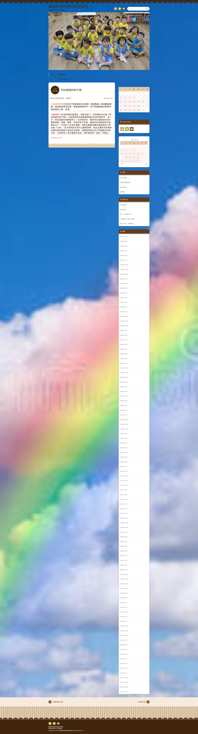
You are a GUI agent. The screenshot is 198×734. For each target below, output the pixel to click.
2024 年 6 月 (123, 340)
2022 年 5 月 (123, 448)
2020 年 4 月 (123, 555)
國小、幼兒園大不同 (125, 214)
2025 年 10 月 (124, 274)
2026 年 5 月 (123, 241)
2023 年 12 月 (124, 368)
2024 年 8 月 (123, 335)
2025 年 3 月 (123, 302)
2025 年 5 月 (123, 293)
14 (129, 102)
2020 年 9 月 (123, 532)
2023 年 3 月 (123, 405)
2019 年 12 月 (124, 574)
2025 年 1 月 (123, 312)
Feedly (119, 8)
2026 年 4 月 (123, 246)
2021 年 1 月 (123, 513)
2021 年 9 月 (123, 485)
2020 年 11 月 (124, 523)
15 (134, 102)
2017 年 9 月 (123, 692)
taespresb (109, 98)
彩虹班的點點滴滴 (58, 98)
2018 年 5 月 (123, 654)
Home (52, 74)
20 (125, 106)
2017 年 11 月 (124, 682)
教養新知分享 (62, 74)
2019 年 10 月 (124, 584)
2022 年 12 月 (124, 419)
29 (134, 110)
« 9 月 (120, 114)
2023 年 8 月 (123, 387)
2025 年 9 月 (123, 279)
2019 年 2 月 (123, 616)
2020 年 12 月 (124, 518)
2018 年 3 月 (123, 663)
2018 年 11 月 (124, 631)
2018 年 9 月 (123, 640)
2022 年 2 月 (123, 462)
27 (125, 110)
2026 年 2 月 (123, 255)
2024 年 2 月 (123, 358)
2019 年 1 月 (123, 621)
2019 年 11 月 (124, 579)
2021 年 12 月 (124, 471)
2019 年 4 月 (123, 607)
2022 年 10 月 (124, 429)
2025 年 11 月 (124, 269)
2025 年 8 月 (123, 283)
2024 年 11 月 (124, 321)
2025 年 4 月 (123, 297)
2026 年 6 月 (123, 236)
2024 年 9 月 (123, 330)
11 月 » (147, 114)
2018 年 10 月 (124, 635)
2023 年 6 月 (123, 391)
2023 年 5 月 (123, 396)
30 (138, 110)
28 (129, 110)
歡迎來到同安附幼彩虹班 (55, 727)
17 (143, 102)
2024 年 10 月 (124, 326)
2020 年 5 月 (123, 551)
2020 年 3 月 (123, 560)
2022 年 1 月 (123, 466)
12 (121, 102)
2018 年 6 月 (123, 649)
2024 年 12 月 (124, 316)
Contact (123, 8)
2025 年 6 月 (123, 288)
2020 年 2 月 (123, 565)
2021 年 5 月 (123, 494)
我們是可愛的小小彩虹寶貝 (55, 728)
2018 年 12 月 (124, 626)
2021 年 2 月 (123, 508)
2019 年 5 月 (123, 602)
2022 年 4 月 (123, 452)
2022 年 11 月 (124, 424)
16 (138, 102)
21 (129, 106)
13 (125, 102)
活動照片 (69, 98)
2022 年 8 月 (123, 438)
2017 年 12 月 (124, 677)
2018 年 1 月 (123, 673)
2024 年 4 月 (123, 349)
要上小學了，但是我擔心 (127, 223)
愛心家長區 (123, 187)
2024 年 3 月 (123, 354)
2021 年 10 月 (124, 480)
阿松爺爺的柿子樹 (56, 138)
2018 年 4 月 (123, 659)
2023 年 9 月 (123, 382)
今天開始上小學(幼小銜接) (127, 219)
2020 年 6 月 (123, 546)
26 (121, 110)
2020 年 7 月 (123, 541)
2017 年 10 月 (124, 687)
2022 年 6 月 (123, 443)
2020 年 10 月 (124, 527)
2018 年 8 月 (123, 645)
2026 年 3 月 (123, 251)
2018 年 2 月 (123, 668)
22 (134, 106)
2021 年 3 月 (123, 504)
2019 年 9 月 (123, 588)
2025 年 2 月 (123, 307)
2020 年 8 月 (123, 537)
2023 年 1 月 (123, 415)
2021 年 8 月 (123, 490)
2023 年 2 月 (123, 410)
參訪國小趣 (123, 209)
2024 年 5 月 (123, 344)
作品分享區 (123, 178)
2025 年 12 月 (124, 265)
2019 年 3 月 (123, 612)
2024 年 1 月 (123, 363)
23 (138, 106)
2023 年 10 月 (124, 377)
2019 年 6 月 (123, 598)
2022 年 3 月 (123, 457)
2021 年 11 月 (124, 476)
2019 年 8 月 (123, 593)
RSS (115, 8)
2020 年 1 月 (123, 570)
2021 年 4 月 (123, 499)
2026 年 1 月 (123, 260)
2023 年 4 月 (123, 401)
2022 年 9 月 (123, 433)
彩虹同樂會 (123, 205)
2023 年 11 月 (124, 373)
